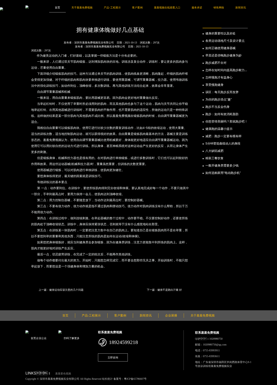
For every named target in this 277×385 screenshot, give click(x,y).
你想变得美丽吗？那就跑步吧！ (226, 121)
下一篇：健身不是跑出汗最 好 (164, 289)
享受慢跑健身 (214, 85)
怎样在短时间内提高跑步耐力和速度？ (226, 70)
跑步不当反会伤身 (217, 107)
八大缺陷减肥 (214, 151)
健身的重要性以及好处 (220, 33)
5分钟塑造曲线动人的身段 (222, 143)
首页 (57, 7)
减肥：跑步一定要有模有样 (223, 136)
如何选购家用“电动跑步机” (223, 173)
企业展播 (171, 315)
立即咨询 (113, 357)
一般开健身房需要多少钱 (222, 165)
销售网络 (218, 7)
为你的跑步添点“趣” (218, 99)
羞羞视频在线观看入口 (167, 7)
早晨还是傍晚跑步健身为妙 (223, 55)
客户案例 (137, 7)
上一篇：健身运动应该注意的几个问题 (61, 289)
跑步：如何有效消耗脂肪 (222, 114)
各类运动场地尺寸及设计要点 (225, 41)
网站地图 (5, 383)
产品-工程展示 (112, 7)
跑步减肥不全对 (215, 63)
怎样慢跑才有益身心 (219, 77)
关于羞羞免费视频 (82, 7)
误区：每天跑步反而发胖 (222, 92)
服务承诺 (197, 7)
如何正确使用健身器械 (220, 48)
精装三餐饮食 (214, 158)
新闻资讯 (240, 7)
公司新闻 (61, 19)
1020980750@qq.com (214, 344)
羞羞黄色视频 (63, 373)
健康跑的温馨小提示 (219, 129)
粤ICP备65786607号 (135, 378)
